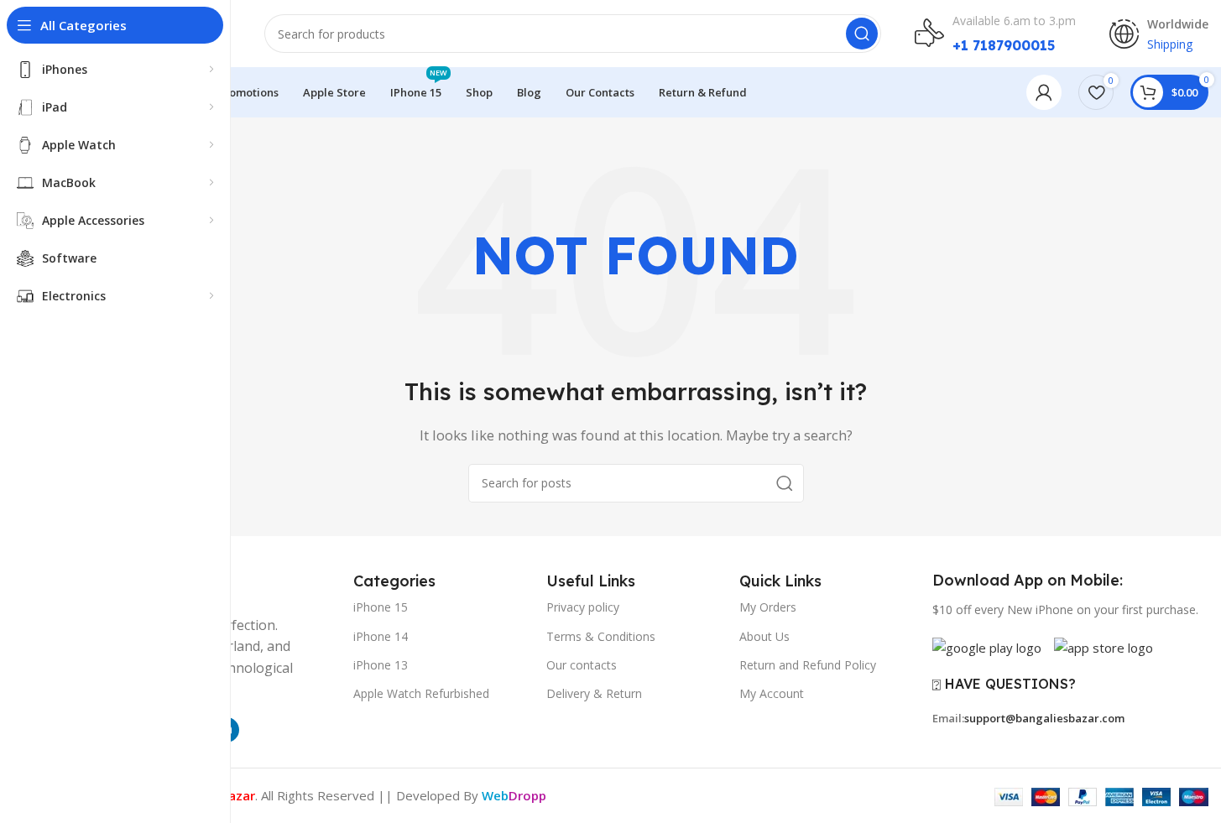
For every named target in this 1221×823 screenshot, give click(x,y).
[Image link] (986, 646)
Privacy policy (582, 607)
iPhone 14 (380, 636)
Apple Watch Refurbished (421, 693)
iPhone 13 (380, 665)
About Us (764, 636)
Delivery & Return (594, 693)
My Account (771, 693)
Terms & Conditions (600, 636)
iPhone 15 (380, 607)
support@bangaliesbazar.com (1044, 718)
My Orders (767, 607)
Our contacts (581, 665)
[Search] (862, 33)
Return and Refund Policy (807, 665)
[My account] (1044, 92)
